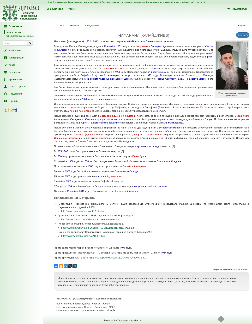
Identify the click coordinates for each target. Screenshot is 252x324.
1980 (113, 252)
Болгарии (156, 46)
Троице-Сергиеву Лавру (169, 78)
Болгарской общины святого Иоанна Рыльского (142, 161)
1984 (163, 252)
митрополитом (142, 186)
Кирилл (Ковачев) (173, 122)
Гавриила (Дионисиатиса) (88, 134)
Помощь (13, 100)
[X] (70, 266)
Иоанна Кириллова (80, 110)
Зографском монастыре (172, 127)
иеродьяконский (63, 99)
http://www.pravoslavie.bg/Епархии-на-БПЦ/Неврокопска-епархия (97, 227)
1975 (149, 75)
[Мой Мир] (66, 266)
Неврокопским (159, 186)
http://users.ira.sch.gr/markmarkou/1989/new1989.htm (90, 219)
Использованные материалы (20, 35)
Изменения (15, 50)
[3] (122, 151)
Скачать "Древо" (18, 86)
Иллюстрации (16, 57)
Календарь (15, 72)
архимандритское (147, 146)
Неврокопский (123, 41)
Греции (209, 119)
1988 (86, 161)
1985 (59, 151)
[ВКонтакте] (56, 266)
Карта (12, 64)
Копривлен (142, 46)
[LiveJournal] (75, 266)
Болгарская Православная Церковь (152, 41)
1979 (122, 247)
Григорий (154, 68)
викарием (94, 181)
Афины (85, 122)
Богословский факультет (107, 122)
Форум (72, 8)
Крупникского (114, 176)
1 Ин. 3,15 (200, 2)
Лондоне (176, 161)
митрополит (107, 41)
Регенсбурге (139, 156)
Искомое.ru (88, 310)
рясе (210, 56)
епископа (100, 176)
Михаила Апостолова (212, 107)
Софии (97, 191)
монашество (90, 95)
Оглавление (15, 26)
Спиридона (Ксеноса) (66, 137)
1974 (167, 95)
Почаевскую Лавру (195, 78)
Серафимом (242, 115)
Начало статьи (13, 32)
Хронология (15, 79)
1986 (65, 151)
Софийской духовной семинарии (100, 75)
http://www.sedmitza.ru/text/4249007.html (83, 236)
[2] (173, 146)
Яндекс (96, 303)
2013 (96, 41)
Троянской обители (113, 68)
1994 (69, 186)
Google (106, 303)
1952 (88, 41)
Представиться (239, 8)
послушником (158, 71)
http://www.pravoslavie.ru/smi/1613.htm (82, 211)
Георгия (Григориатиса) (147, 134)
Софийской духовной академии (118, 115)
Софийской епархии (134, 166)
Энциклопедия (54, 8)
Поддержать (15, 93)
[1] (95, 99)
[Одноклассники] (61, 266)
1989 (67, 171)
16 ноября (109, 46)
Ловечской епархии (109, 151)
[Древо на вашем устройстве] (221, 320)
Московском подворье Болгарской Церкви (108, 78)
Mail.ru (112, 307)
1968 (118, 71)
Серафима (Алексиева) (158, 107)
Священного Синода (82, 119)
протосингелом (89, 151)
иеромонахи (108, 99)
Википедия (100, 307)
